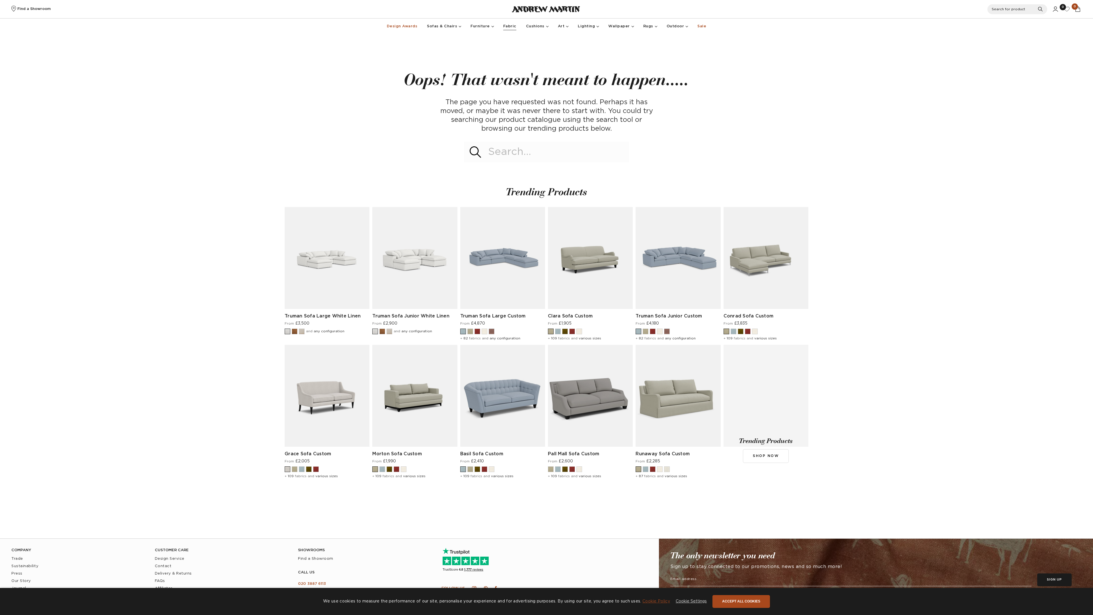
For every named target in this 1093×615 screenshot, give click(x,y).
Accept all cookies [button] (741, 601)
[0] (1067, 9)
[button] (691, 602)
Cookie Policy (656, 601)
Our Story (21, 581)
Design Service (169, 558)
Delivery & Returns (173, 573)
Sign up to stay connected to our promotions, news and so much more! (756, 567)
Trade (17, 558)
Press (16, 573)
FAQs (160, 581)
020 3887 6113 (312, 583)
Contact (163, 566)
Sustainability (24, 566)
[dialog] (546, 601)
